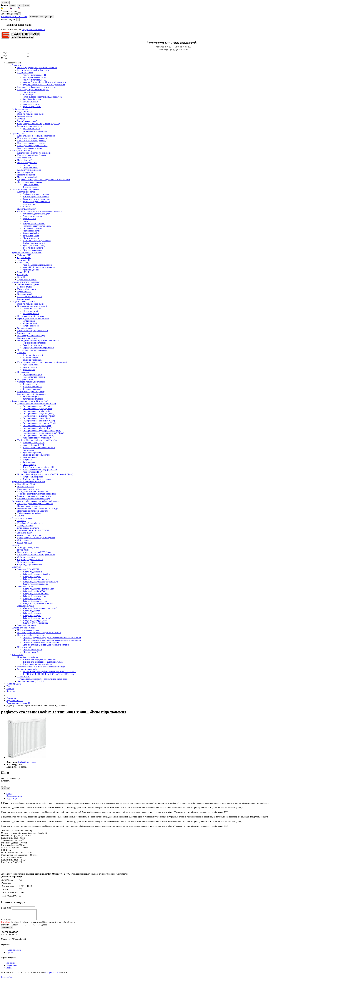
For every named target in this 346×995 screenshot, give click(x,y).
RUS (15, 8)
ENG (23, 8)
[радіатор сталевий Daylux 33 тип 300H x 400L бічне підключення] (26, 757)
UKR (6, 8)
